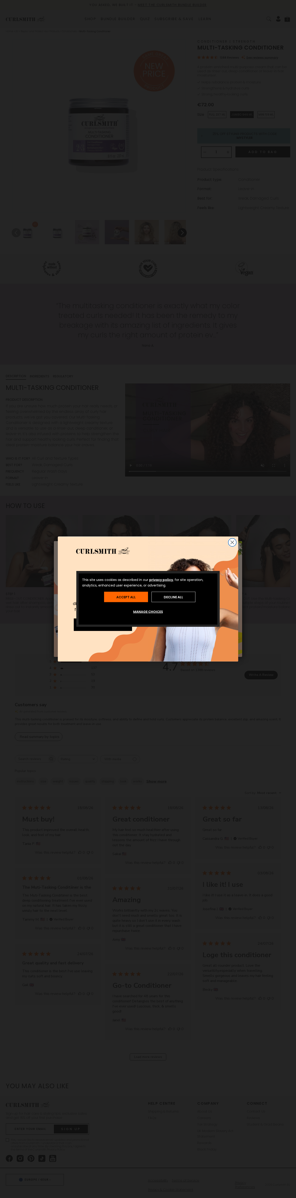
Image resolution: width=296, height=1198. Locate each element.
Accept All (126, 597)
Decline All (173, 597)
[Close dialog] (232, 542)
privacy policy (161, 579)
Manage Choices (148, 611)
